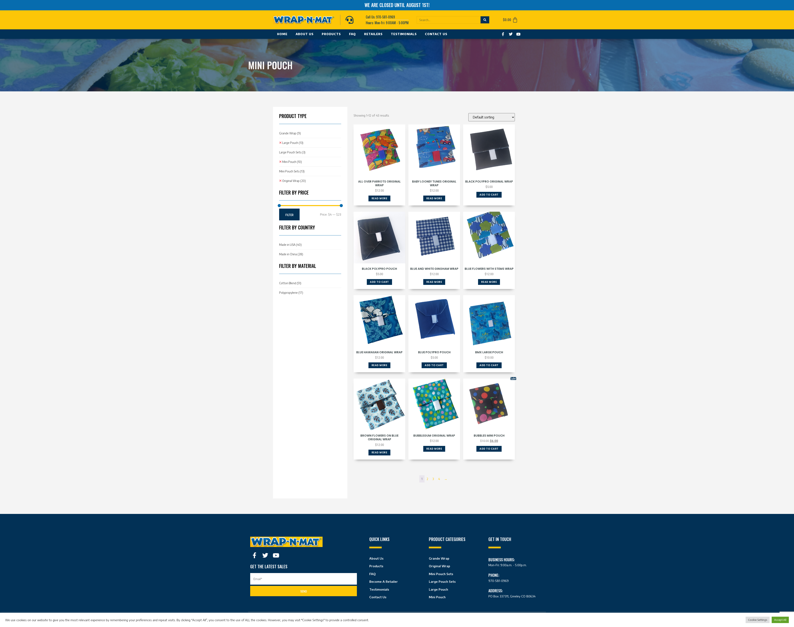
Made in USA (290, 244)
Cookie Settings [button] (757, 619)
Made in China (291, 254)
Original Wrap (294, 181)
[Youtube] (518, 34)
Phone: (493, 575)
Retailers (373, 34)
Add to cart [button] (489, 194)
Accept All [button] (780, 619)
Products (331, 34)
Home (282, 34)
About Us (304, 34)
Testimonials (404, 34)
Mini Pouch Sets (292, 171)
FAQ (352, 34)
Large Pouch (292, 143)
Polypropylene (291, 292)
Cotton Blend (290, 283)
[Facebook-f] (503, 34)
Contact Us (436, 34)
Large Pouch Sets (292, 152)
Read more (379, 198)
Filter (289, 215)
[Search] (485, 19)
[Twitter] (510, 34)
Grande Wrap (290, 133)
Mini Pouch (292, 162)
